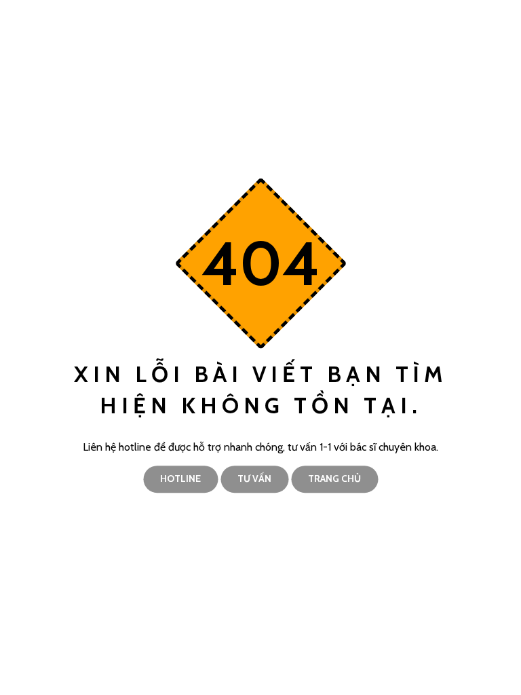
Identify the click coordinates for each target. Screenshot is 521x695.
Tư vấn (254, 478)
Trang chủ (334, 478)
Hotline (180, 478)
